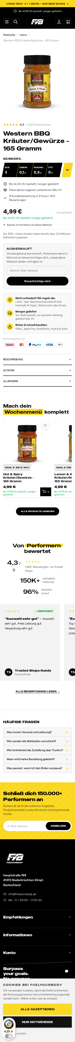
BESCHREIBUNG (13, 359)
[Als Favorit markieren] (45, 426)
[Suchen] (15, 21)
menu (23, 34)
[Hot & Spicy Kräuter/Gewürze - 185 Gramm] (27, 459)
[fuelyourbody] (37, 22)
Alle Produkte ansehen (37, 511)
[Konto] (59, 21)
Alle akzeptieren (37, 1009)
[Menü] (6, 21)
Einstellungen (15, 1033)
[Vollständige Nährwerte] (67, 170)
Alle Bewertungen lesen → (38, 691)
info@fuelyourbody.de (22, 894)
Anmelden (58, 825)
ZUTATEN (8, 370)
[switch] (8, 1036)
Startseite (9, 34)
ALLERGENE (10, 381)
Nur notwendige (37, 1022)
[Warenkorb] (68, 21)
